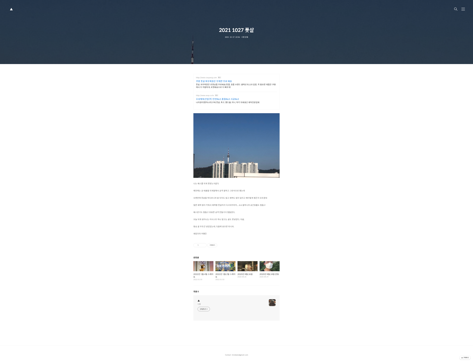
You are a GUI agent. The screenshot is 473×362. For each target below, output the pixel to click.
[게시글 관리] (203, 245)
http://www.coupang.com (206, 77)
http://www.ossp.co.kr (205, 95)
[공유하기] (200, 245)
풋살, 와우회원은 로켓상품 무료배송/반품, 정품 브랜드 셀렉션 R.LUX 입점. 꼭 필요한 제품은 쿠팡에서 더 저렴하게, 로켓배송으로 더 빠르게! (236, 86)
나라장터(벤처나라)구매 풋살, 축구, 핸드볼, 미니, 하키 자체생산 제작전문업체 (227, 102)
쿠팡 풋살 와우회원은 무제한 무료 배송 (214, 81)
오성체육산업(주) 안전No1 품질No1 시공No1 (217, 99)
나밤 (199, 304)
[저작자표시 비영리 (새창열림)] (219, 245)
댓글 (196, 291)
